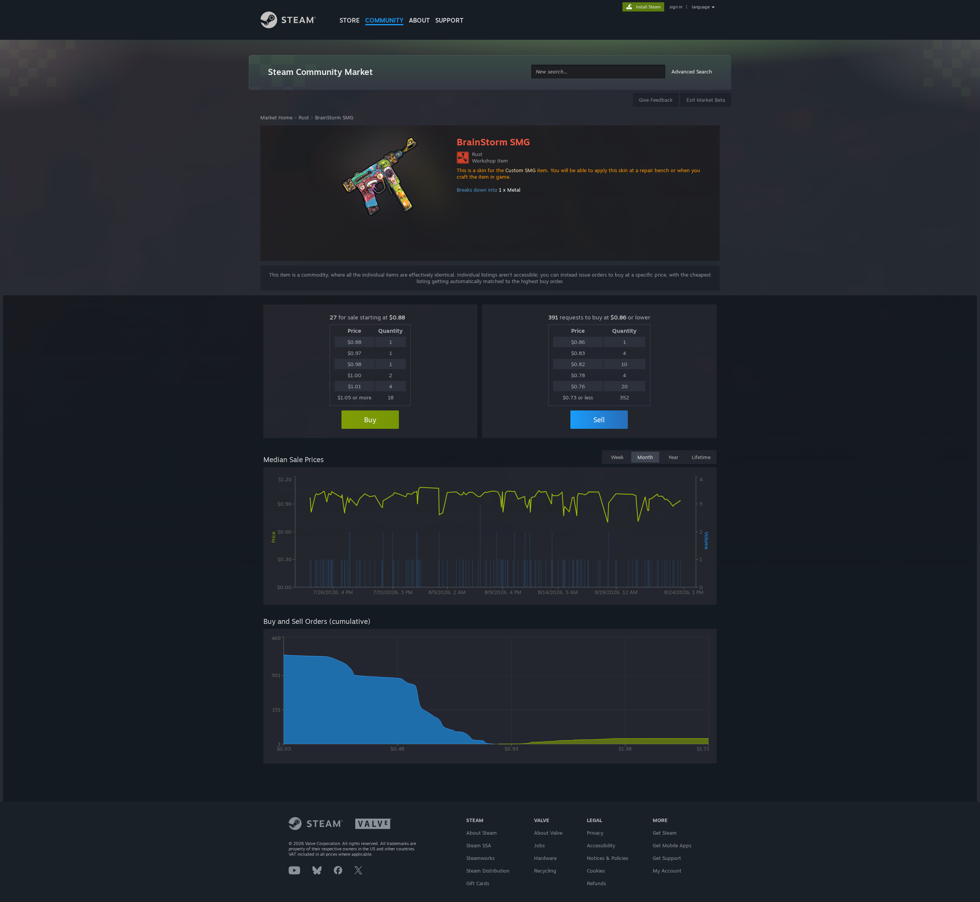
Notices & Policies (607, 858)
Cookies (596, 871)
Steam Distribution (488, 871)
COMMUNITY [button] (384, 20)
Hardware (545, 858)
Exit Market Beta (705, 100)
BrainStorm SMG (334, 117)
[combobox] (598, 71)
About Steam (481, 833)
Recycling (545, 871)
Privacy (595, 833)
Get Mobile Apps (672, 845)
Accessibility (601, 845)
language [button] (701, 7)
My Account (667, 871)
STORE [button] (350, 20)
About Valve (548, 833)
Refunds (596, 883)
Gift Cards (477, 883)
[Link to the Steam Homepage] (294, 21)
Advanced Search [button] (691, 71)
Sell (599, 419)
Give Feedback (656, 100)
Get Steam (665, 833)
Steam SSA (478, 845)
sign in (676, 7)
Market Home (276, 117)
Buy (370, 419)
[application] (490, 537)
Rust (304, 117)
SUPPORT (449, 20)
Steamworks (480, 858)
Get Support (667, 858)
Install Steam (648, 7)
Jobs (539, 845)
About (419, 20)
